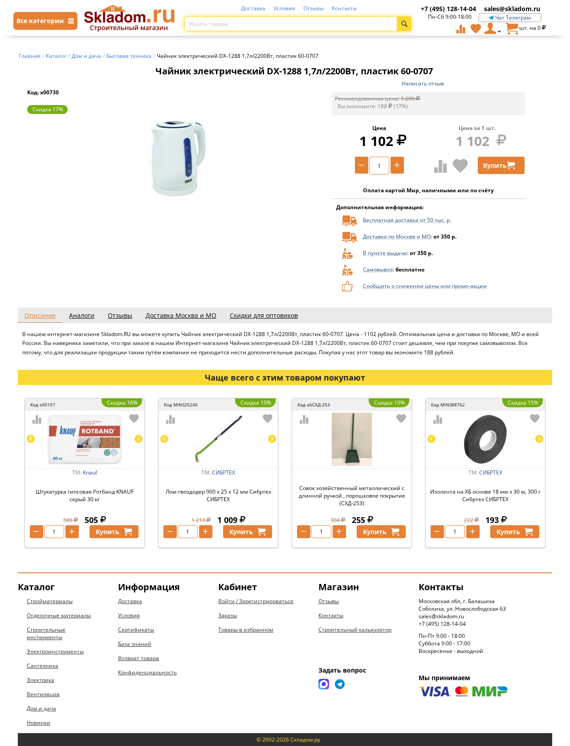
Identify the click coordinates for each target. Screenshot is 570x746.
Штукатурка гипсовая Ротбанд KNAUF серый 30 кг (85, 495)
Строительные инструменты (46, 633)
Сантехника (42, 665)
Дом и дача (41, 708)
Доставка (253, 8)
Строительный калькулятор (354, 629)
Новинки (38, 722)
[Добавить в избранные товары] (460, 165)
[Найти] (404, 23)
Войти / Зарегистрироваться (255, 601)
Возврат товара (138, 658)
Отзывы (313, 8)
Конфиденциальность (147, 672)
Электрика (40, 680)
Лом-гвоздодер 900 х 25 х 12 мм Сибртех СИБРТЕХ (218, 495)
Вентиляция (43, 694)
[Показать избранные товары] (475, 28)
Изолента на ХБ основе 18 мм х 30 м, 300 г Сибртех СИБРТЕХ (485, 495)
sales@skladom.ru (512, 8)
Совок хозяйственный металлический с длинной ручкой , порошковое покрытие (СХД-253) (352, 495)
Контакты (344, 8)
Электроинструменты (55, 651)
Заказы (227, 615)
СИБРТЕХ (223, 472)
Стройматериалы (50, 601)
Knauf (90, 472)
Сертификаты (136, 629)
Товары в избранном (245, 629)
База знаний (134, 644)
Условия (284, 8)
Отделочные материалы (59, 615)
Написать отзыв (423, 83)
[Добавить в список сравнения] (441, 166)
